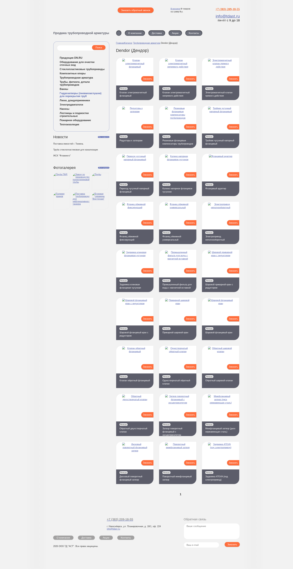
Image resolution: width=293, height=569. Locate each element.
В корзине (175, 9)
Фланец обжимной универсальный (171, 236)
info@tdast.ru (113, 529)
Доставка (86, 537)
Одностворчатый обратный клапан (176, 380)
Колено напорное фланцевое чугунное (177, 188)
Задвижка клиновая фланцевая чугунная (130, 284)
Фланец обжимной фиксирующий (129, 236)
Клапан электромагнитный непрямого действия (176, 92)
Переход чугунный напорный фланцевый (134, 188)
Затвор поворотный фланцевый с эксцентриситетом (172, 430)
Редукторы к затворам (131, 139)
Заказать (147, 79)
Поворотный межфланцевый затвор (177, 476)
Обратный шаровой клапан (219, 379)
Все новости (104, 137)
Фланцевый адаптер (215, 187)
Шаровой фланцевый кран (218, 331)
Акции (106, 537)
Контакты (126, 537)
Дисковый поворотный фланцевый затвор (131, 476)
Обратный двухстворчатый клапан (133, 428)
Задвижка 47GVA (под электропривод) (216, 476)
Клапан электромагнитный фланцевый (133, 92)
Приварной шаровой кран (175, 331)
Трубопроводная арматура (146, 43)
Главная (120, 43)
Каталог (128, 43)
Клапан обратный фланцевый (135, 379)
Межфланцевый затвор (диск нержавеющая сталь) (220, 428)
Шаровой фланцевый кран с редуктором (134, 332)
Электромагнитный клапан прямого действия (218, 92)
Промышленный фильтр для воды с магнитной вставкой (177, 284)
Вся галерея (104, 168)
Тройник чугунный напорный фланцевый (219, 140)
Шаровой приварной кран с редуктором (219, 284)
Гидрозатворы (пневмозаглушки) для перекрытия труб (80, 95)
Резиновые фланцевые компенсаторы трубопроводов (177, 140)
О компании (63, 537)
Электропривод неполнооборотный (215, 236)
